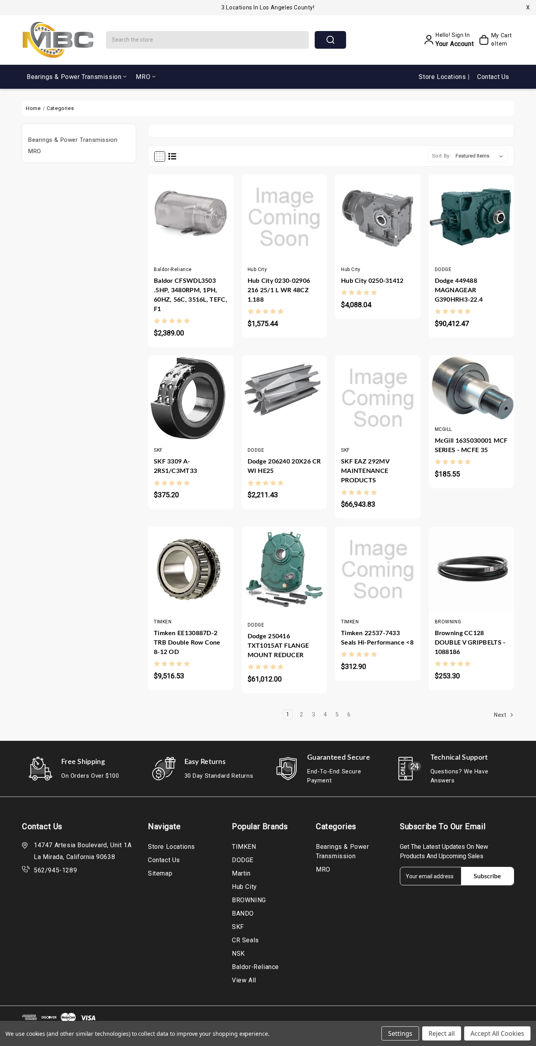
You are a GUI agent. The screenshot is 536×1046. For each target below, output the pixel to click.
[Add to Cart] (167, 228)
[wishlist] (214, 228)
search (330, 40)
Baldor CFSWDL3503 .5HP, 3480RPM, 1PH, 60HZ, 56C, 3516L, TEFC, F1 (190, 295)
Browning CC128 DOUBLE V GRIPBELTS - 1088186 (470, 642)
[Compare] (198, 228)
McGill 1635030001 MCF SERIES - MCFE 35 (471, 445)
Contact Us (493, 77)
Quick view (183, 228)
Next (501, 715)
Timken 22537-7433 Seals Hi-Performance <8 (377, 638)
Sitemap (160, 873)
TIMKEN (244, 846)
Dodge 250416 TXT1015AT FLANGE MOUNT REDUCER (278, 645)
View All (244, 980)
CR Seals (245, 940)
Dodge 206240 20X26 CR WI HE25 (284, 466)
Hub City (244, 886)
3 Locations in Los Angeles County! (267, 7)
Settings (400, 1033)
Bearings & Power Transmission (74, 77)
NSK (238, 953)
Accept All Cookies (497, 1033)
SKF (238, 927)
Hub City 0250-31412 (372, 281)
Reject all (441, 1033)
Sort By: (441, 156)
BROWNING (249, 900)
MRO (143, 77)
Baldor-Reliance (255, 967)
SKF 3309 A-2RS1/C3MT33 (175, 466)
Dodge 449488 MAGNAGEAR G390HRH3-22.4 (459, 290)
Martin (241, 873)
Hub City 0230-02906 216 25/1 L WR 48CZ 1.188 (279, 290)
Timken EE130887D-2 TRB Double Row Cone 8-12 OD (187, 642)
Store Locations (443, 77)
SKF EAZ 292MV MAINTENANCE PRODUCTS (365, 471)
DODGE (242, 860)
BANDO (243, 913)
